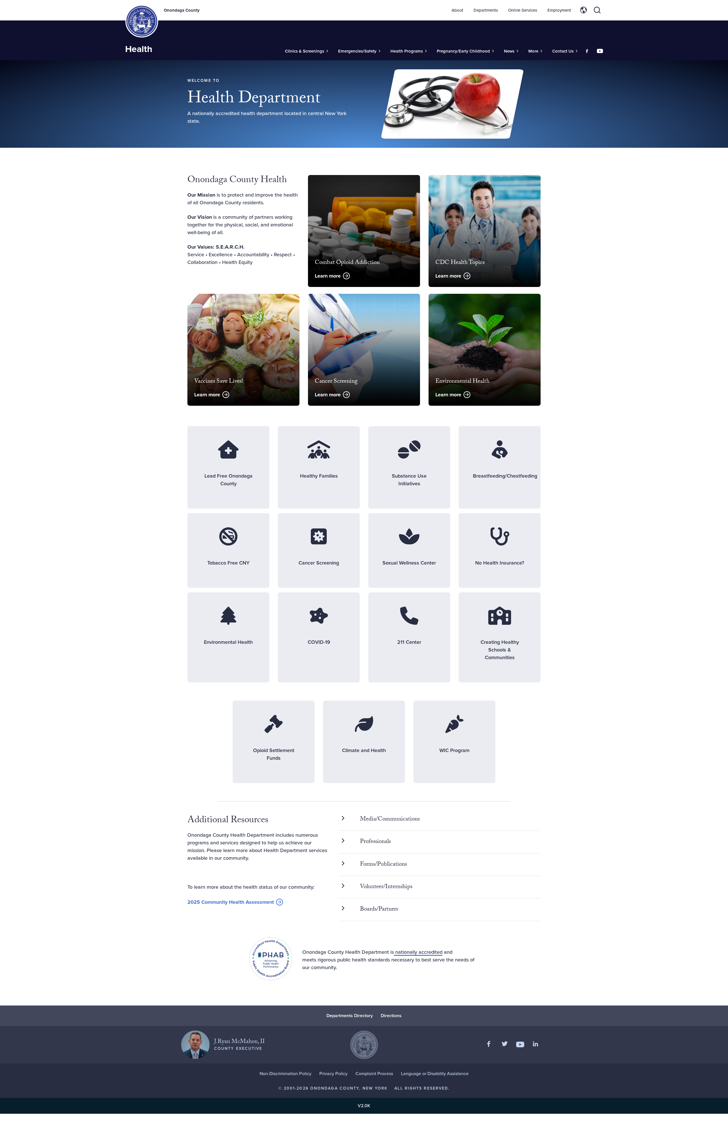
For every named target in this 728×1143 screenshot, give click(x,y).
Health (138, 49)
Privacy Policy (333, 1073)
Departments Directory (349, 1015)
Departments (485, 10)
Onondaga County (182, 10)
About (457, 10)
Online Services (522, 10)
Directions (391, 1015)
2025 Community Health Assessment (230, 902)
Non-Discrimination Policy (285, 1073)
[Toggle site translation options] (583, 10)
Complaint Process (374, 1073)
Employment (559, 10)
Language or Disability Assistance (435, 1073)
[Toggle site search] (597, 10)
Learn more (328, 276)
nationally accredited (418, 952)
